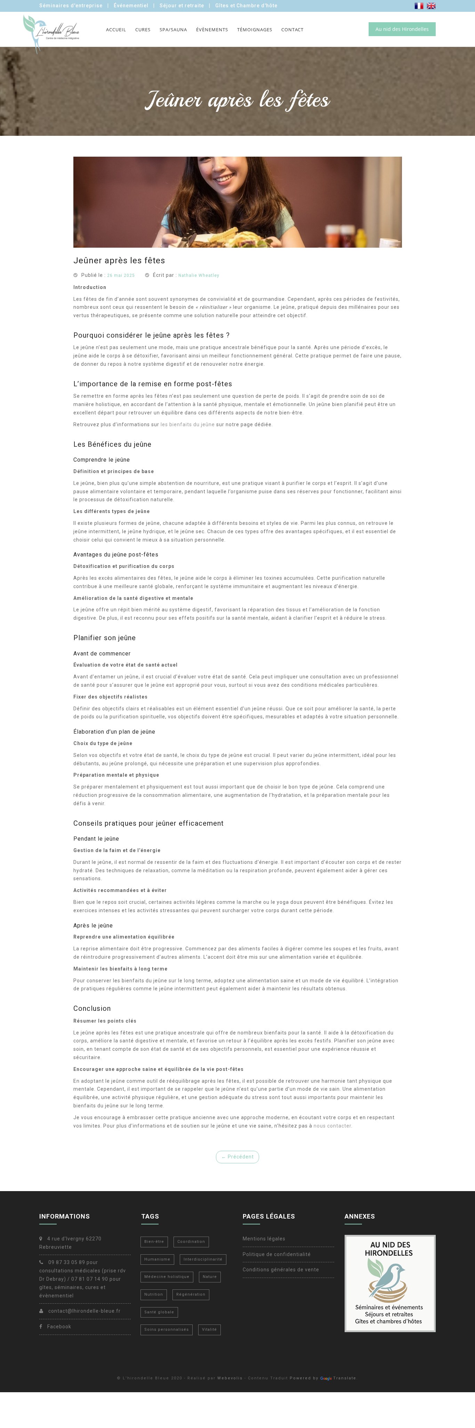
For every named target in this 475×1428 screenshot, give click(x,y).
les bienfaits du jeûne (188, 424)
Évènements (212, 29)
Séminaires (71, 5)
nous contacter (332, 1126)
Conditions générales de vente (281, 1269)
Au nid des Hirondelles (402, 29)
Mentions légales (264, 1238)
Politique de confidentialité (277, 1254)
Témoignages (254, 29)
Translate (344, 1378)
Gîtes (246, 5)
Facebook (58, 1326)
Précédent (237, 1156)
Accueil (116, 29)
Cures (143, 29)
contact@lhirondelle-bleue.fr (84, 1311)
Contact (292, 29)
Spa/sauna (173, 29)
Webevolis (230, 1378)
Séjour (182, 5)
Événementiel (131, 5)
